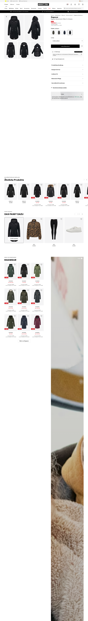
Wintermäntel (69, 15)
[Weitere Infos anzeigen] (10, 204)
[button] (67, 41)
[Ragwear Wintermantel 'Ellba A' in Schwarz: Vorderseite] (14, 28)
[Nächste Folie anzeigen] (86, 180)
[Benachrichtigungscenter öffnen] (75, 4)
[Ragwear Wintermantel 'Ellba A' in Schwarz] (34, 28)
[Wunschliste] (79, 4)
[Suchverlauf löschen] (82, 8)
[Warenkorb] (83, 4)
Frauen (6, 4)
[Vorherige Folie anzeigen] (84, 180)
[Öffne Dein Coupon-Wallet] (67, 4)
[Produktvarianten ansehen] (53, 32)
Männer (12, 4)
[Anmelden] (71, 4)
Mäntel (63, 15)
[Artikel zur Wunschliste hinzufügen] (82, 46)
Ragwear (10, 260)
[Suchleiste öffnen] (64, 8)
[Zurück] (6, 17)
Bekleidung (57, 15)
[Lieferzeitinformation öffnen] (81, 54)
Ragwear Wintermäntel (79, 15)
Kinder (18, 4)
